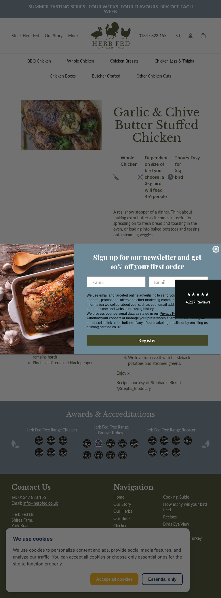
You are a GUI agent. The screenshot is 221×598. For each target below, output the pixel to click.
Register (147, 340)
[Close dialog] (216, 249)
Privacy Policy (170, 314)
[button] (198, 299)
